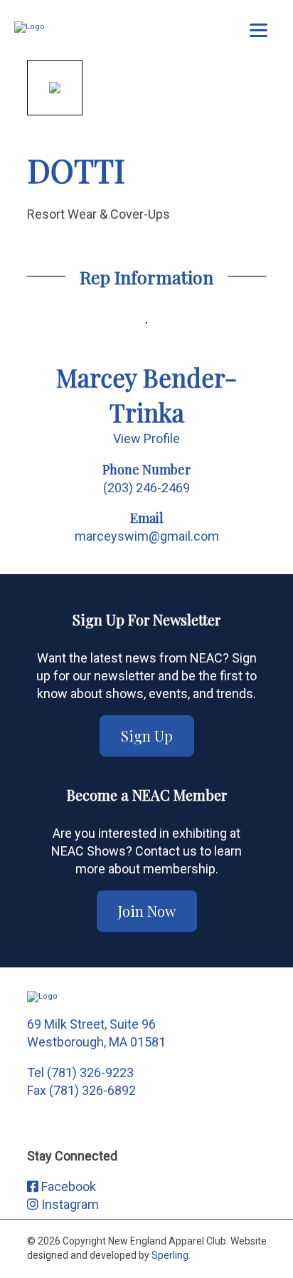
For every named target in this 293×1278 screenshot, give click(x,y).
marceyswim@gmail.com (147, 536)
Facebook (67, 1186)
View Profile (146, 438)
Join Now (147, 910)
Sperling (169, 1255)
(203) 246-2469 (146, 487)
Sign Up (147, 735)
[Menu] (258, 30)
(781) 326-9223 (90, 1072)
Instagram (68, 1204)
